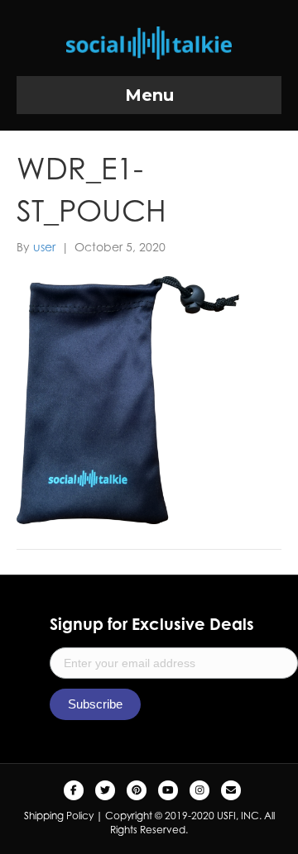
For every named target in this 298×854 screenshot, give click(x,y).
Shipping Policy (59, 815)
